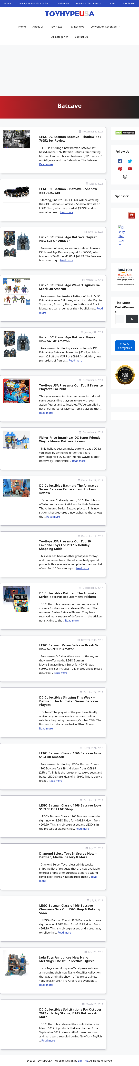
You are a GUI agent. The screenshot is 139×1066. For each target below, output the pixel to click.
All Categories (59, 36)
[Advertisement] (69, 71)
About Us (38, 26)
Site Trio (83, 1060)
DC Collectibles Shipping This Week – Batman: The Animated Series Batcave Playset (68, 701)
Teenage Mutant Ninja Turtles (33, 3)
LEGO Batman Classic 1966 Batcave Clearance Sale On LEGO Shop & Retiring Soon (69, 909)
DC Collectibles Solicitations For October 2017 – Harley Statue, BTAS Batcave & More (70, 1013)
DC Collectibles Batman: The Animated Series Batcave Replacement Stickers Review (68, 489)
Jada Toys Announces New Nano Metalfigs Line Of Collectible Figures (67, 959)
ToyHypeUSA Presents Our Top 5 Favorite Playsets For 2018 (71, 387)
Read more (46, 164)
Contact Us (81, 36)
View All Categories (125, 346)
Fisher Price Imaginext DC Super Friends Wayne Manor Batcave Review (69, 439)
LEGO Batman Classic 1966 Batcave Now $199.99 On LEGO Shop (70, 807)
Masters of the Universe (88, 3)
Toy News (56, 26)
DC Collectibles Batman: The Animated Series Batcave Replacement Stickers (68, 595)
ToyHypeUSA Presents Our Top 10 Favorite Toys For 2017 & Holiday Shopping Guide (65, 545)
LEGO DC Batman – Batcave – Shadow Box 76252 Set (68, 191)
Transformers (62, 3)
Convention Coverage (104, 26)
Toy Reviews (76, 26)
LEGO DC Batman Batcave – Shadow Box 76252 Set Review (70, 138)
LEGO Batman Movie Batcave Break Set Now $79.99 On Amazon (69, 647)
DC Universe (128, 3)
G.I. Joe (111, 3)
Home (22, 26)
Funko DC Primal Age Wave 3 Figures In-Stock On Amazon (69, 287)
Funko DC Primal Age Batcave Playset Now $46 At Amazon (68, 339)
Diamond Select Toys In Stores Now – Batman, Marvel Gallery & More (68, 855)
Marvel (7, 3)
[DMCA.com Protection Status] (125, 134)
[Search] (132, 319)
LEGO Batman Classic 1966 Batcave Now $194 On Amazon (70, 755)
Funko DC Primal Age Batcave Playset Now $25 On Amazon (68, 239)
